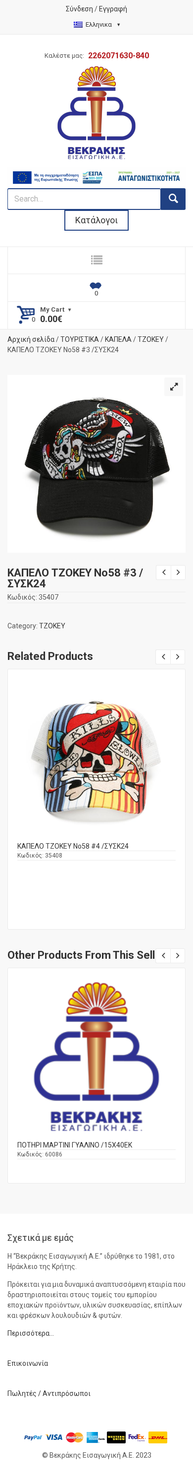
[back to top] (176, 1439)
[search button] (173, 199)
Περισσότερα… (30, 1333)
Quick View (96, 744)
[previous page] (163, 572)
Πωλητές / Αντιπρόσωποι (49, 1393)
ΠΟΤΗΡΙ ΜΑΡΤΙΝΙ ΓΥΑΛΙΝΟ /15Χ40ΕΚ (74, 1145)
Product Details (96, 755)
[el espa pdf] (96, 172)
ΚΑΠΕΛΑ (118, 339)
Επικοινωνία (27, 1363)
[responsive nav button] (96, 260)
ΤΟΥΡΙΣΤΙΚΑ (79, 339)
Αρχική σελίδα (30, 339)
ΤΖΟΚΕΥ (151, 339)
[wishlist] (96, 288)
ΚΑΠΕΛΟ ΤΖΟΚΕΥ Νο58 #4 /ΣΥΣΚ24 (73, 846)
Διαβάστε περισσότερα (96, 765)
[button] (173, 386)
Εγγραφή (113, 9)
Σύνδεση (79, 9)
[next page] (178, 572)
